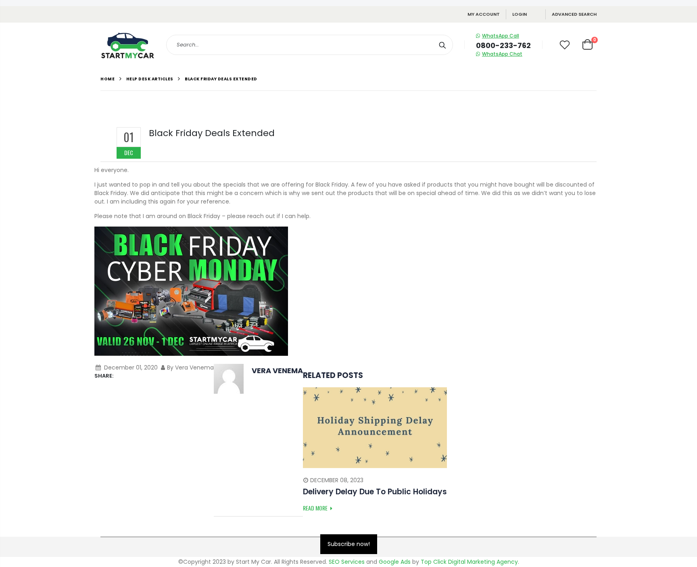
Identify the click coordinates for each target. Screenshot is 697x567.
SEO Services (347, 562)
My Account (483, 14)
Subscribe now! (349, 544)
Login (519, 14)
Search (443, 45)
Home (107, 79)
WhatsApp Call (500, 35)
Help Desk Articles (149, 79)
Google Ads (395, 562)
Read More (316, 508)
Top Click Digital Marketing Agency (469, 562)
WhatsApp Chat (502, 53)
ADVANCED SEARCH (574, 14)
